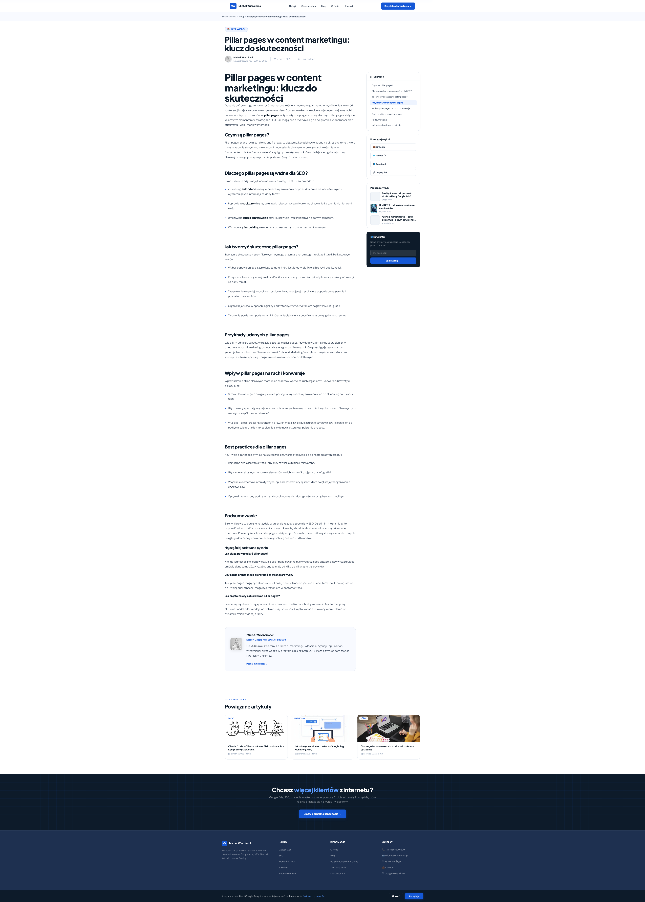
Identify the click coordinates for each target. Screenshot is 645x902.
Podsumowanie (379, 119)
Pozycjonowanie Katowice (344, 861)
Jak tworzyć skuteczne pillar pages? (389, 96)
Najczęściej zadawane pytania (386, 125)
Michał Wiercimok (237, 843)
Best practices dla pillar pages (387, 114)
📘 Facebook (379, 164)
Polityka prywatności (314, 896)
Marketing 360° (287, 861)
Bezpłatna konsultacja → (398, 6)
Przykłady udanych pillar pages (387, 102)
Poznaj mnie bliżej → (256, 663)
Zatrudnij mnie (338, 867)
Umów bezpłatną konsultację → (322, 814)
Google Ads (285, 849)
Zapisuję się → (393, 260)
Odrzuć (396, 896)
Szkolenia (284, 867)
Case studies (308, 6)
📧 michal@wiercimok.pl (395, 855)
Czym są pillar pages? (382, 85)
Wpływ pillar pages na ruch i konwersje (391, 108)
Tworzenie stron (287, 873)
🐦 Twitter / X (379, 155)
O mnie (335, 6)
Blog (323, 6)
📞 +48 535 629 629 (393, 849)
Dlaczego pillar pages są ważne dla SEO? (392, 91)
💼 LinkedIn (379, 147)
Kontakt (349, 6)
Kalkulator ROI (337, 873)
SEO (281, 855)
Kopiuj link (382, 172)
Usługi (292, 6)
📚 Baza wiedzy (236, 29)
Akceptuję (414, 896)
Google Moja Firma (394, 873)
